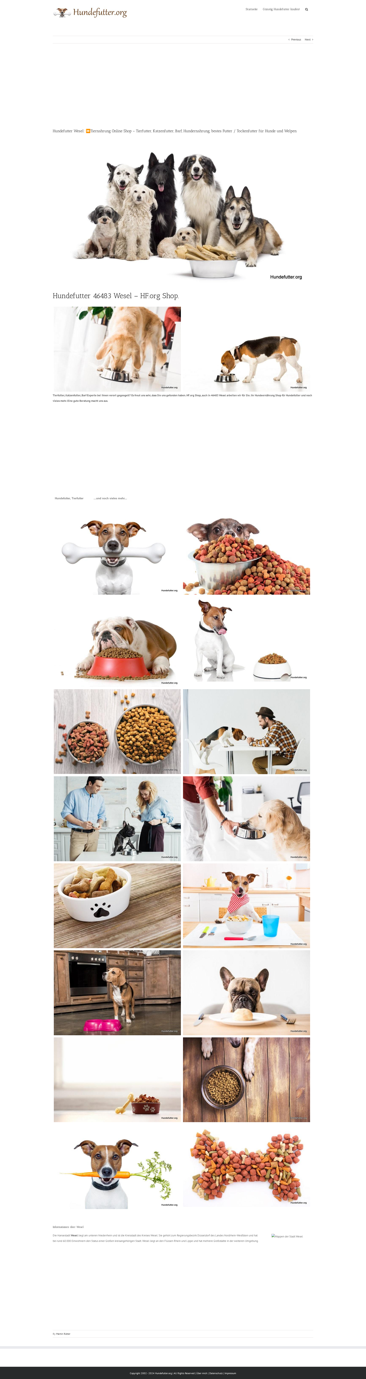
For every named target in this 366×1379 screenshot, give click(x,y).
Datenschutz (216, 1373)
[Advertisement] (183, 85)
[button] (306, 9)
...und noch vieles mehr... (110, 498)
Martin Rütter (63, 1333)
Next (308, 39)
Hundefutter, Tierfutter (69, 498)
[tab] (69, 498)
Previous (296, 39)
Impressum (230, 1373)
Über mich (201, 1373)
